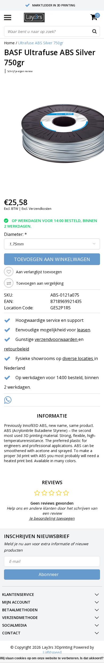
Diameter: (15, 234)
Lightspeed (52, 652)
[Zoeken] (94, 31)
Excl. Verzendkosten (36, 208)
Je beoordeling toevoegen (52, 518)
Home (9, 42)
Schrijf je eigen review (20, 71)
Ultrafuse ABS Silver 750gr (40, 42)
